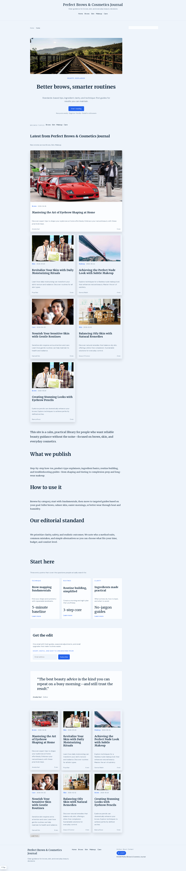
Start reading (76, 109)
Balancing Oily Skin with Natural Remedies (95, 335)
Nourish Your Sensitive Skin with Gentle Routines (50, 335)
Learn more (36, 616)
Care (106, 14)
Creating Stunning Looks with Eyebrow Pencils (52, 398)
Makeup (99, 14)
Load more (35, 836)
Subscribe (64, 657)
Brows (87, 14)
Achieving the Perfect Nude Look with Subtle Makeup (97, 271)
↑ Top (3, 867)
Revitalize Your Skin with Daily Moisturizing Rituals (53, 271)
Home (80, 14)
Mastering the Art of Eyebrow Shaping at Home (63, 212)
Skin (92, 14)
